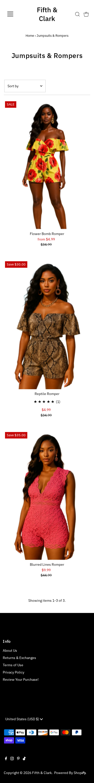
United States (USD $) (22, 719)
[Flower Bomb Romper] (47, 164)
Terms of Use (13, 665)
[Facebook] (6, 759)
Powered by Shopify (70, 772)
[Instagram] (12, 759)
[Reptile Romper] (47, 324)
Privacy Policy (13, 672)
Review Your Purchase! (21, 679)
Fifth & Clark (47, 14)
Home (30, 36)
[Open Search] (77, 14)
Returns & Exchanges (19, 658)
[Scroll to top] (84, 773)
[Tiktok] (24, 759)
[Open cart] (86, 14)
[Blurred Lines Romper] (47, 495)
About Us (10, 650)
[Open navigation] (14, 14)
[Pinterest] (18, 759)
